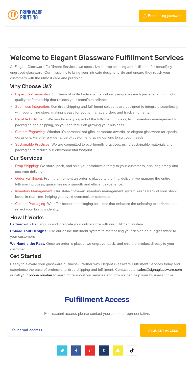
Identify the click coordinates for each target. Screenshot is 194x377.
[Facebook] (76, 350)
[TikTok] (132, 350)
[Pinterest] (90, 350)
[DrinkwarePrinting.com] (25, 15)
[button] (162, 16)
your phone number (36, 275)
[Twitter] (62, 350)
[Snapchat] (118, 350)
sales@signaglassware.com (159, 269)
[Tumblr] (104, 350)
